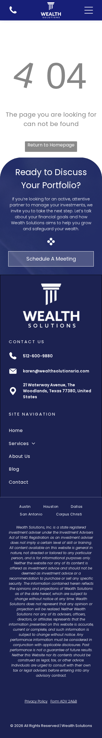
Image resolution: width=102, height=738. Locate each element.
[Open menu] (88, 10)
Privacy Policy (36, 701)
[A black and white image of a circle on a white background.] (13, 13)
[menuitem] (51, 430)
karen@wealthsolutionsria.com (56, 371)
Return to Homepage (51, 145)
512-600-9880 (38, 356)
